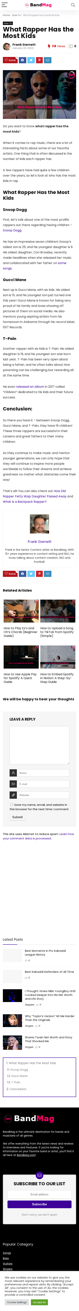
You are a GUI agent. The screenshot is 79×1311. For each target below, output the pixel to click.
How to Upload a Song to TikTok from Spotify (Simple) (57, 632)
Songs (7, 1253)
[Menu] (4, 5)
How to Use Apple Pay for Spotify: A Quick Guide (20, 678)
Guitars (7, 1264)
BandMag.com (26, 1155)
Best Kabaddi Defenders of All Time (49, 972)
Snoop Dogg (12, 230)
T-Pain (15, 1082)
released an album (30, 386)
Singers (29, 1025)
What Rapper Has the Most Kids (32, 1063)
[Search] (73, 5)
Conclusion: (18, 1089)
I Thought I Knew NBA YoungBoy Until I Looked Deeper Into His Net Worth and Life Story (50, 995)
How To (16, 15)
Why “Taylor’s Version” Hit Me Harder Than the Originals (49, 1018)
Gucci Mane (19, 1076)
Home (6, 15)
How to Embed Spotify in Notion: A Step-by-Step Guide (57, 678)
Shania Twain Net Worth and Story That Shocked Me (48, 1039)
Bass (6, 1258)
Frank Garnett (24, 44)
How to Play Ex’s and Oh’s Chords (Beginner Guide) (21, 632)
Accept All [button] (39, 1302)
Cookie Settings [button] (17, 1302)
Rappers (29, 1004)
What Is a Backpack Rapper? (25, 501)
